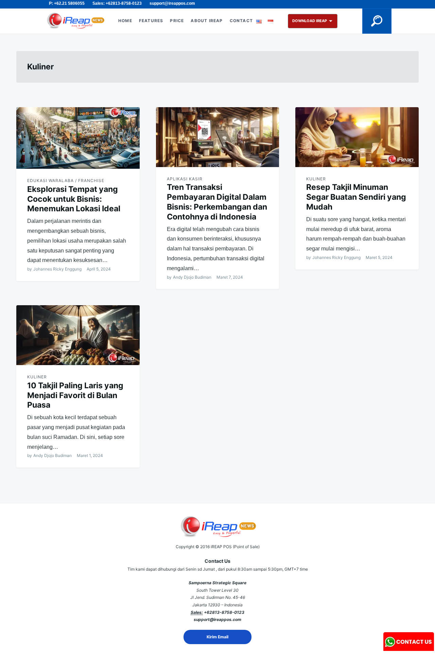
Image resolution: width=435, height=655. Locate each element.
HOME (125, 20)
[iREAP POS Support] (409, 648)
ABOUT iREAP (207, 20)
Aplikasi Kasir (185, 178)
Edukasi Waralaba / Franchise (65, 180)
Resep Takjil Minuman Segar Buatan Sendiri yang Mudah (356, 197)
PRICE (177, 20)
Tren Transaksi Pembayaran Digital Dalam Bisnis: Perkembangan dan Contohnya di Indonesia (217, 201)
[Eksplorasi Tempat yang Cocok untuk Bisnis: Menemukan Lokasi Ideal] (78, 138)
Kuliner (316, 178)
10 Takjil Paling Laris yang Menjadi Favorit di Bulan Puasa (75, 395)
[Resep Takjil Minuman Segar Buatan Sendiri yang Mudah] (357, 137)
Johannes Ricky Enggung (57, 269)
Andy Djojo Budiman (192, 277)
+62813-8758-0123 (224, 612)
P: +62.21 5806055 (67, 3)
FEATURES (151, 20)
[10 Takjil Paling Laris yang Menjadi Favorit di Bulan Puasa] (78, 335)
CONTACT (241, 20)
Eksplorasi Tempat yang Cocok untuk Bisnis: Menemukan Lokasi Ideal (73, 199)
